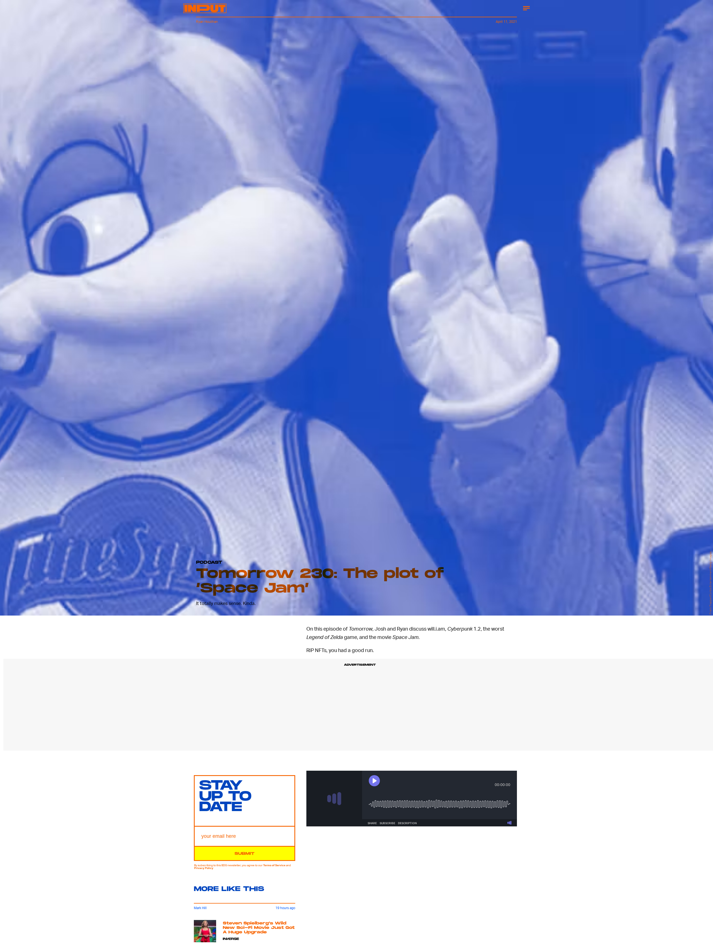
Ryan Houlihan (207, 21)
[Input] (204, 8)
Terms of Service (274, 865)
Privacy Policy (203, 868)
